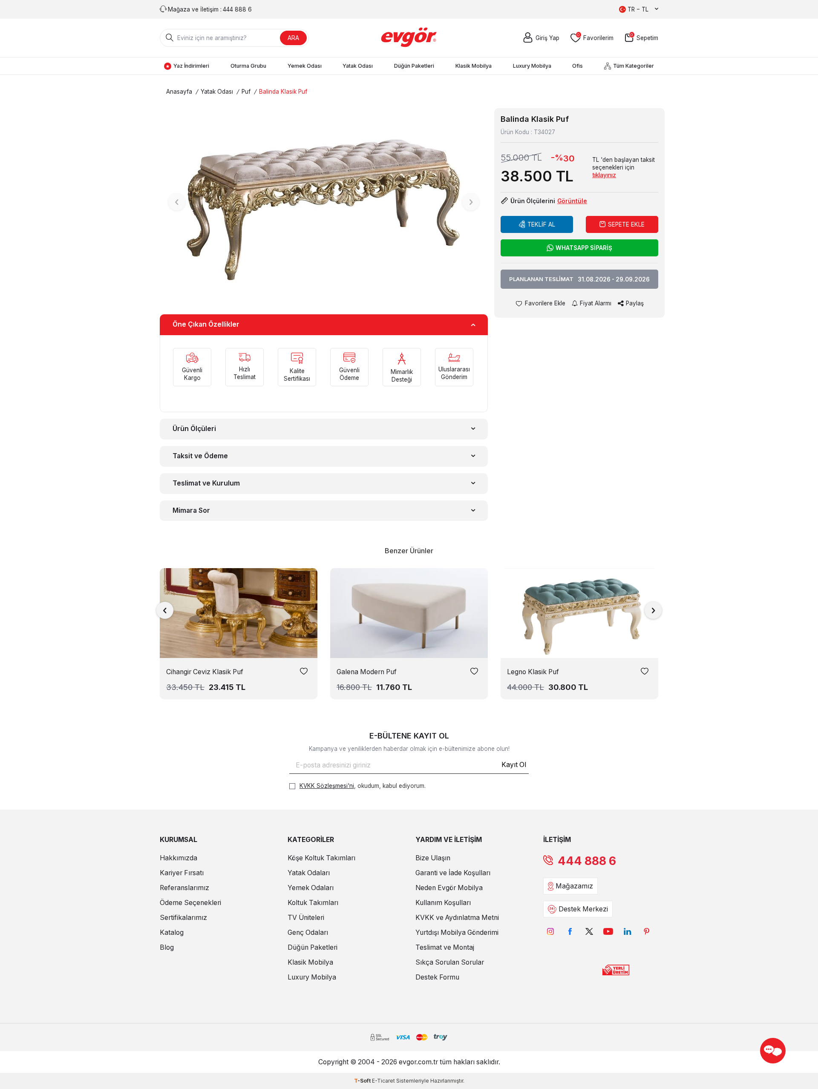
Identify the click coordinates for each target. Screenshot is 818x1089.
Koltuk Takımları (313, 903)
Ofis (577, 66)
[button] (176, 201)
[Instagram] (550, 931)
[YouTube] (608, 931)
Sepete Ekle (626, 224)
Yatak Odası (358, 66)
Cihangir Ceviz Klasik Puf (204, 672)
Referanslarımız (184, 888)
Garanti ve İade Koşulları (452, 873)
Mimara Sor (191, 510)
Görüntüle (572, 201)
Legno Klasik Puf (533, 672)
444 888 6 (587, 861)
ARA (293, 37)
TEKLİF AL (541, 224)
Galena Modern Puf (367, 672)
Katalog (172, 932)
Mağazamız (574, 886)
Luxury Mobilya (532, 66)
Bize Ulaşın (432, 858)
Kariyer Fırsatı (182, 873)
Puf (246, 91)
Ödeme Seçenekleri (190, 903)
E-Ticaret (383, 1081)
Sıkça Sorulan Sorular (449, 962)
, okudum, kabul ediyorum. (363, 785)
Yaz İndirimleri (191, 66)
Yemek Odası (305, 66)
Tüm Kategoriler (633, 66)
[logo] (409, 38)
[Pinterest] (646, 931)
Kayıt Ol (513, 765)
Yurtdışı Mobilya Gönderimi (456, 932)
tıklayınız (604, 175)
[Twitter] (589, 931)
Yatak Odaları (309, 873)
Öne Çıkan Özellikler (206, 324)
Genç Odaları (308, 932)
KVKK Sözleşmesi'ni (327, 785)
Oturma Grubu (248, 66)
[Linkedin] (627, 931)
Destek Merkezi (583, 909)
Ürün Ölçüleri (194, 429)
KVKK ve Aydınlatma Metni (457, 918)
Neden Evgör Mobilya (449, 888)
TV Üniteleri (306, 918)
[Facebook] (569, 931)
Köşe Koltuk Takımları (321, 858)
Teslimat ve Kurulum (206, 483)
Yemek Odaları (311, 888)
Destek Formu (437, 977)
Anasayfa (179, 91)
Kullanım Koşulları (443, 903)
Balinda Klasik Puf (283, 91)
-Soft (363, 1081)
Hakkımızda (178, 858)
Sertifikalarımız (183, 918)
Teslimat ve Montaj (444, 947)
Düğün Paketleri (414, 66)
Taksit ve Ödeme (200, 456)
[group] (324, 201)
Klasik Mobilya (473, 66)
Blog (167, 947)
